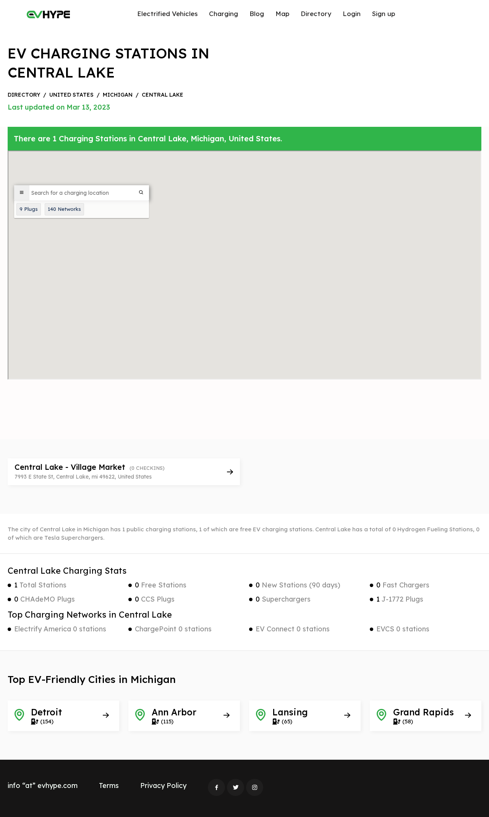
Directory (316, 14)
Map (282, 14)
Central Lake (162, 94)
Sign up (383, 14)
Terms (109, 785)
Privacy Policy (163, 785)
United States (71, 94)
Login (352, 14)
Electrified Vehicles (167, 14)
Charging (223, 14)
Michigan (118, 94)
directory (24, 94)
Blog (256, 14)
